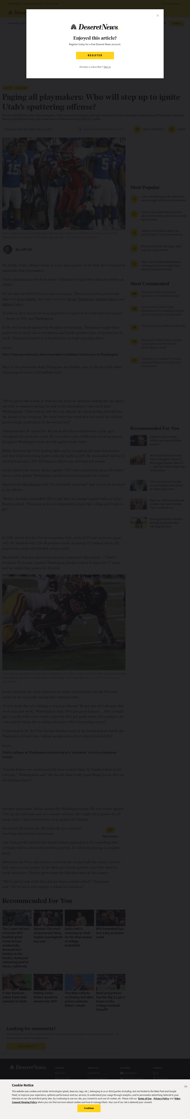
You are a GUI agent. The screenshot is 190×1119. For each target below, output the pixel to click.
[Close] (186, 1087)
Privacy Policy (161, 1098)
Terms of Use (145, 1098)
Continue (89, 1108)
